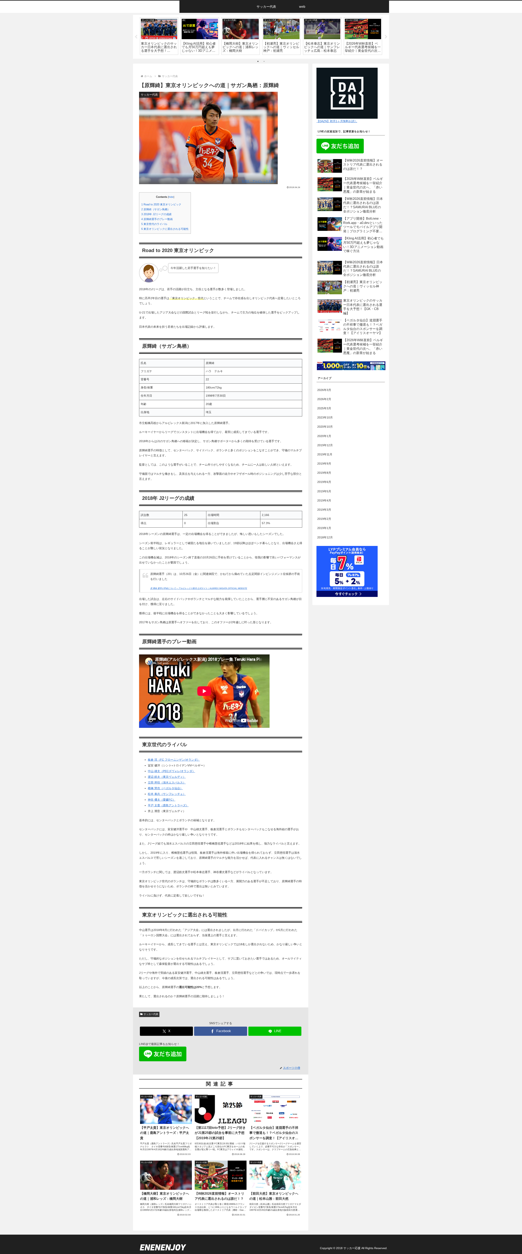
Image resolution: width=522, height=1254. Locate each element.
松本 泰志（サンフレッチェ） (167, 794)
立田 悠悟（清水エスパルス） (167, 782)
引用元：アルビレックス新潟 (259, 181)
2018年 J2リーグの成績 (156, 214)
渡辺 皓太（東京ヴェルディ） (167, 776)
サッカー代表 (151, 1014)
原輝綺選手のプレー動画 (157, 219)
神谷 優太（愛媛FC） (161, 799)
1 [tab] (258, 61)
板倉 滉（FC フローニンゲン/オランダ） (174, 759)
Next (386, 37)
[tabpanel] (159, 36)
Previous (136, 37)
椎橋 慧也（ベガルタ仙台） (165, 788)
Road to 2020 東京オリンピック (161, 204)
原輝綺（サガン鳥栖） (155, 209)
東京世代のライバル (154, 224)
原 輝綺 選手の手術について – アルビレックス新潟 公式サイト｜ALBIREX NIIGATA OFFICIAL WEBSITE (198, 588)
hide (171, 197)
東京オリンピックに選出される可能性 (165, 228)
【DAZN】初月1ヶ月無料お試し (336, 121)
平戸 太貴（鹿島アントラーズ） (168, 805)
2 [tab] (264, 61)
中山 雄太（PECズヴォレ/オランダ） (171, 771)
